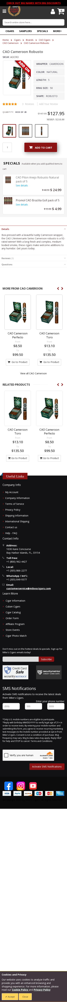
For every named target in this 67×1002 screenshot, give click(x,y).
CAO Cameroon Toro (49, 335)
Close (25, 996)
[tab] (33, 229)
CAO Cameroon (11, 43)
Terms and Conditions (41, 741)
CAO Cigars (44, 39)
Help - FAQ (11, 533)
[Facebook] (8, 786)
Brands (30, 39)
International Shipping (17, 521)
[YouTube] (33, 786)
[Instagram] (20, 786)
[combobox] (33, 22)
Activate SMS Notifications (47, 766)
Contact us (11, 527)
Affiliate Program (15, 624)
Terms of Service (14, 503)
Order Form (12, 618)
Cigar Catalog (13, 612)
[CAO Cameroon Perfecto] (17, 312)
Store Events (13, 629)
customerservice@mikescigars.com (28, 588)
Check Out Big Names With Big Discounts (34, 3)
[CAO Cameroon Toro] (49, 312)
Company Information (17, 498)
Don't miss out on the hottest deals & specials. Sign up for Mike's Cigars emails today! (32, 650)
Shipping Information (16, 515)
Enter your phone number (50, 701)
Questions (7, 264)
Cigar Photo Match (16, 635)
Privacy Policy (12, 509)
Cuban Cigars (13, 606)
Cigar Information (15, 600)
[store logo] (14, 11)
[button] (57, 31)
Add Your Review (48, 104)
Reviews (7, 258)
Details (5, 229)
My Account (11, 492)
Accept (11, 996)
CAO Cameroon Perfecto (17, 335)
